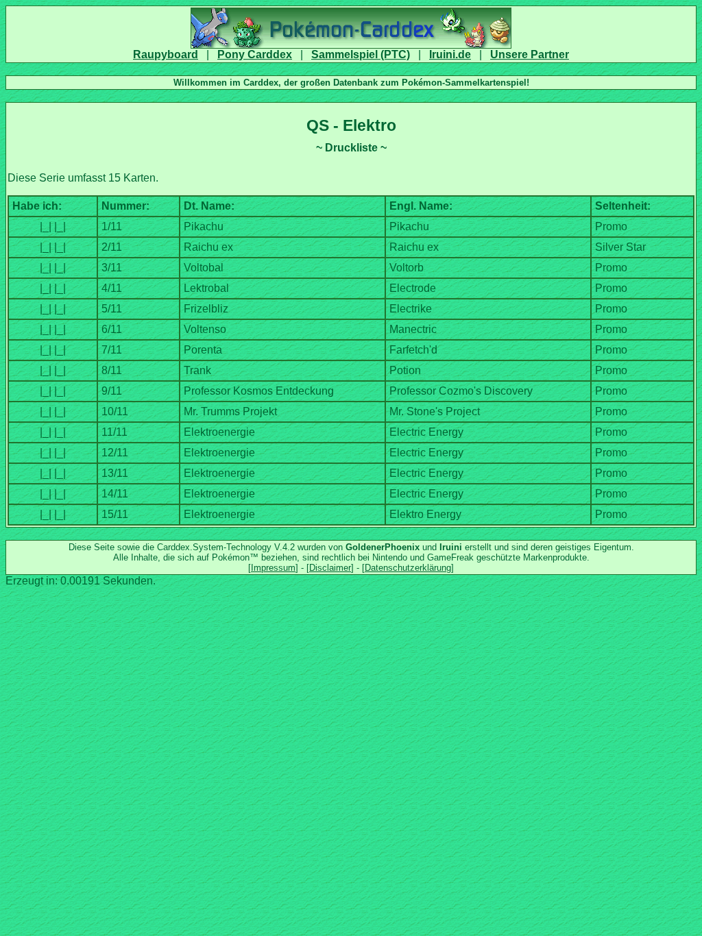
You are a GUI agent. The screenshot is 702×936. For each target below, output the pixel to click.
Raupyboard (165, 54)
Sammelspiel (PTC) (360, 54)
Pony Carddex (254, 54)
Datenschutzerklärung (408, 568)
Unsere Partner (529, 54)
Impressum (273, 568)
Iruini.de (450, 54)
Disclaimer (330, 568)
